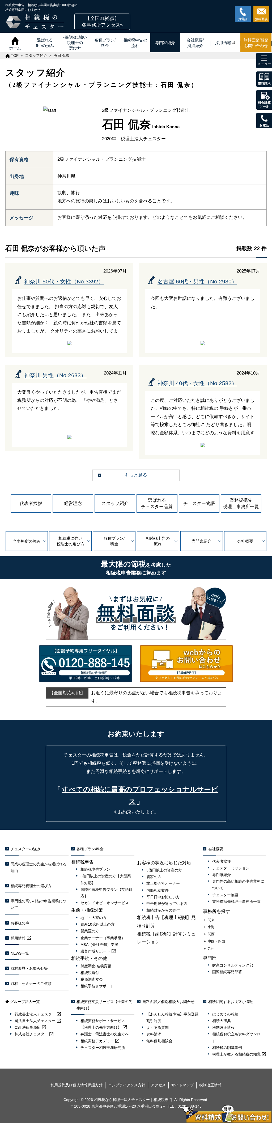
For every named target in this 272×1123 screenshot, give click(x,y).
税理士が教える (236, 1054)
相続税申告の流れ (158, 541)
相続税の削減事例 (227, 1047)
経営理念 (73, 503)
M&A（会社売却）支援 (99, 944)
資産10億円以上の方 (97, 924)
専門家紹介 (201, 541)
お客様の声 (20, 923)
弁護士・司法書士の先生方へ (104, 1034)
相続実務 (97, 1041)
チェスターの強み (25, 849)
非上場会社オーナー (163, 883)
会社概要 (245, 541)
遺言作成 (95, 951)
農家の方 (153, 877)
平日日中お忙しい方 (163, 897)
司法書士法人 (35, 1021)
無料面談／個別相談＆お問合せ (168, 1001)
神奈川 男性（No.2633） (55, 375)
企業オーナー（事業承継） (102, 938)
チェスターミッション (230, 868)
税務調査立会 (91, 979)
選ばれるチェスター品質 (157, 503)
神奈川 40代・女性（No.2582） (197, 383)
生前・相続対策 (87, 910)
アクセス (158, 1085)
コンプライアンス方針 (126, 1085)
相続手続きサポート (97, 986)
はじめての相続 (225, 1014)
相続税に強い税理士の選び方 (70, 541)
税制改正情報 (223, 1027)
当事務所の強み (27, 541)
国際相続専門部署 (227, 972)
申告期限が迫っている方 (166, 903)
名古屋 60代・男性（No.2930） (197, 281)
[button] (102, 22)
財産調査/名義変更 (95, 966)
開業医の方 (89, 931)
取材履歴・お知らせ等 (29, 968)
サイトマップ (182, 1085)
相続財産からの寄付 (163, 910)
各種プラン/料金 (114, 541)
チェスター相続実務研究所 (102, 1047)
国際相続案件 (157, 890)
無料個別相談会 (159, 1041)
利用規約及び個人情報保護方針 (76, 1085)
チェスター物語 (199, 503)
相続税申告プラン (95, 869)
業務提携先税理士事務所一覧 (241, 503)
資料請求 (153, 1034)
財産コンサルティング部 (232, 965)
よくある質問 (157, 1027)
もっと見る (136, 475)
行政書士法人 (35, 1014)
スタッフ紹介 (115, 503)
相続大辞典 (221, 1021)
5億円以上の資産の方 (164, 870)
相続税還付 (89, 973)
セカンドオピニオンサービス (104, 903)
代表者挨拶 (31, 503)
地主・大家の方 (93, 918)
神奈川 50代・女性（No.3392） (64, 281)
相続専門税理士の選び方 (31, 886)
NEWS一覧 (20, 953)
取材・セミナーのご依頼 (31, 983)
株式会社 (31, 1034)
